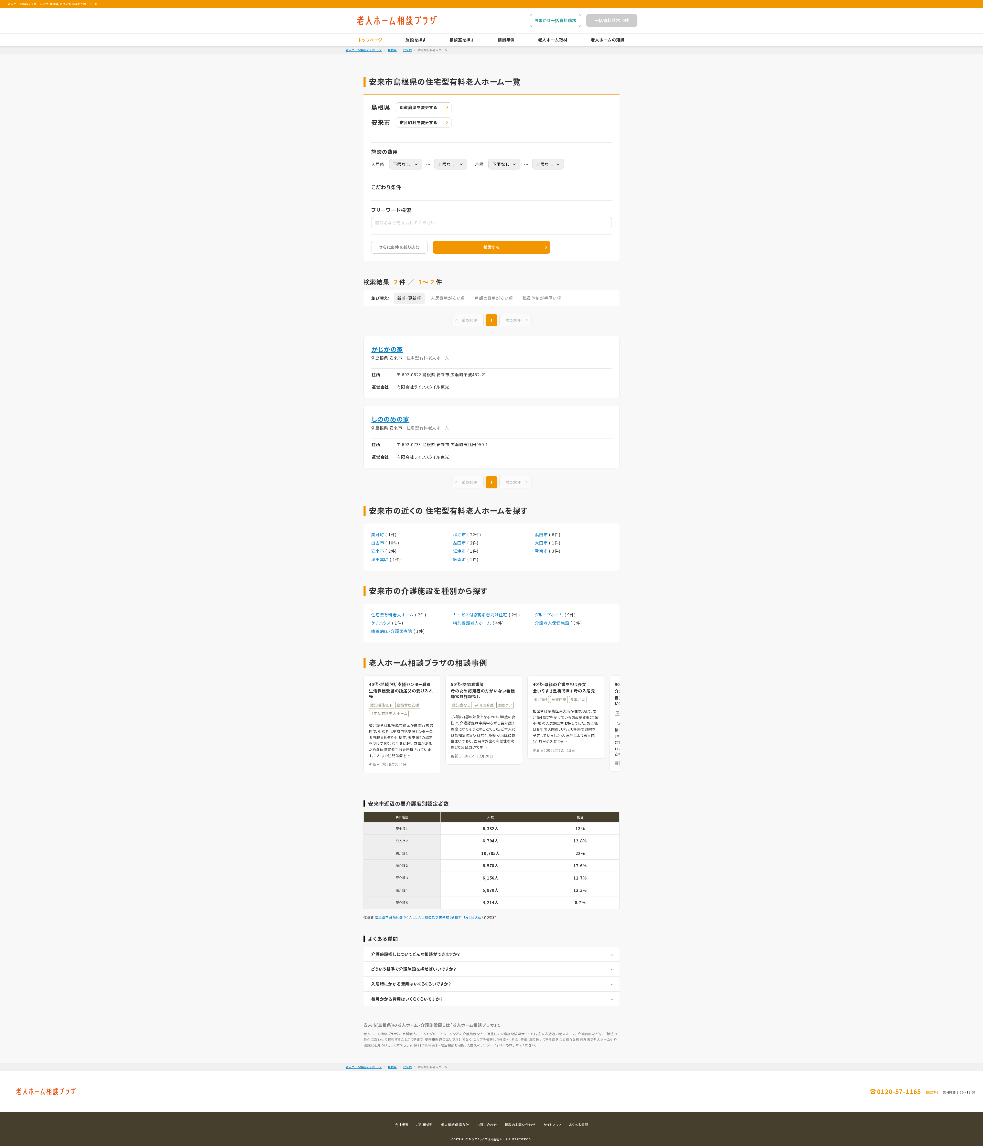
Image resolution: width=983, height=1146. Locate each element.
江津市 (460, 551)
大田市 (542, 543)
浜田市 (542, 534)
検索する (491, 247)
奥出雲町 (380, 559)
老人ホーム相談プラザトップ (364, 50)
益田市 (460, 543)
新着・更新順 (409, 298)
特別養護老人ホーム (473, 623)
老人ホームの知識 (608, 40)
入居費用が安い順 (448, 298)
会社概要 (402, 1124)
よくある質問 (578, 1124)
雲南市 (542, 551)
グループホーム (549, 615)
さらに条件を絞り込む (399, 247)
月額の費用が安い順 (494, 298)
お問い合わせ (487, 1124)
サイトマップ (552, 1124)
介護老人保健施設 (552, 623)
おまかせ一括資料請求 (555, 20)
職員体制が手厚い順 (541, 298)
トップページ (370, 40)
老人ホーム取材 (553, 40)
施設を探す (415, 40)
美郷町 (378, 534)
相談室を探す (462, 40)
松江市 (460, 534)
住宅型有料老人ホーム (393, 615)
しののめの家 (390, 418)
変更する (418, 107)
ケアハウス (381, 623)
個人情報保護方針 (455, 1124)
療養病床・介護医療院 (392, 631)
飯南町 (460, 559)
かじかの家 (387, 349)
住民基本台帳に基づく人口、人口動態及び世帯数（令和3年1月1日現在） (429, 917)
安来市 (407, 50)
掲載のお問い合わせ (520, 1124)
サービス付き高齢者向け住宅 (481, 615)
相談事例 (506, 40)
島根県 (392, 50)
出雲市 (378, 543)
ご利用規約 (424, 1124)
